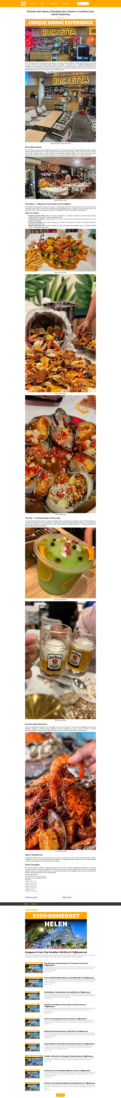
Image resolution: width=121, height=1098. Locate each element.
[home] (23, 3)
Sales (32, 3)
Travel (65, 3)
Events (53, 3)
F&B (42, 3)
